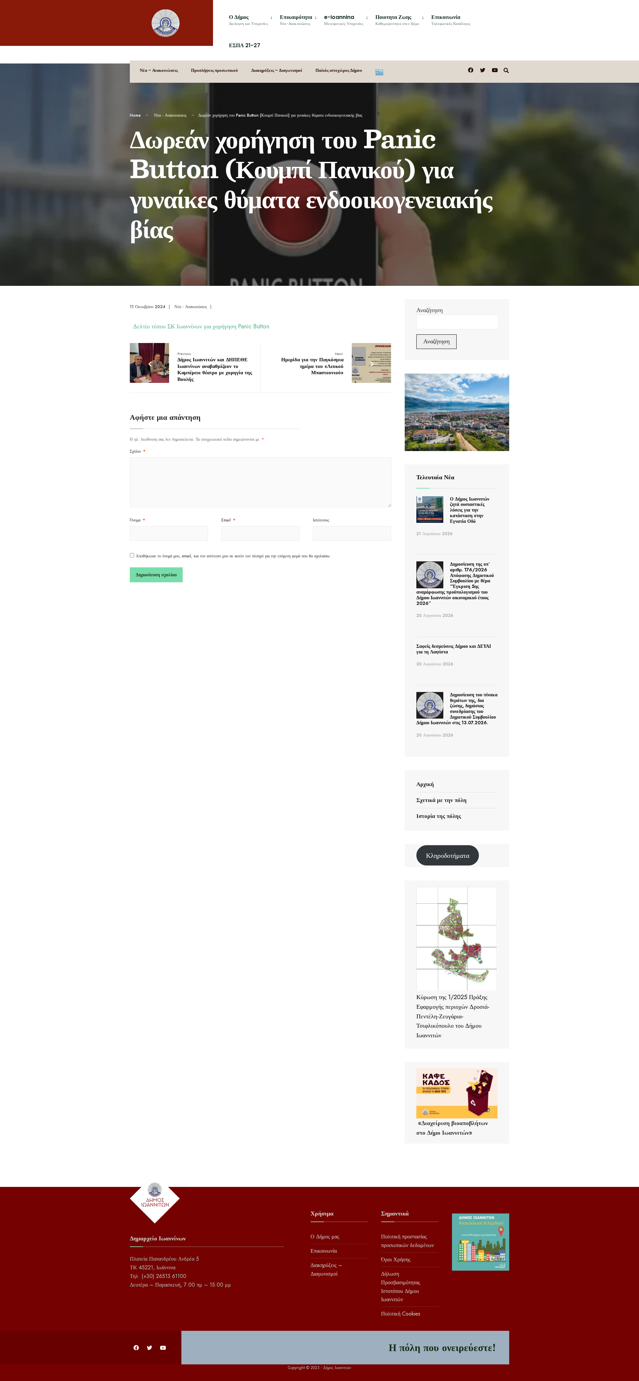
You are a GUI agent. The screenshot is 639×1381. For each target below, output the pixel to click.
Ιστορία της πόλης (438, 816)
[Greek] (379, 71)
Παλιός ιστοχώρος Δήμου (339, 70)
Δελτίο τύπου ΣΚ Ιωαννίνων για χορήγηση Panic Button (201, 326)
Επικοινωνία (451, 19)
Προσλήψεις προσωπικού (214, 70)
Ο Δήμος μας (325, 1236)
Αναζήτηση (429, 310)
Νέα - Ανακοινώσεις (170, 115)
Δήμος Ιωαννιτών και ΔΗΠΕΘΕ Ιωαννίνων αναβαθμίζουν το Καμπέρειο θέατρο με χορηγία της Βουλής (214, 367)
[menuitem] (251, 19)
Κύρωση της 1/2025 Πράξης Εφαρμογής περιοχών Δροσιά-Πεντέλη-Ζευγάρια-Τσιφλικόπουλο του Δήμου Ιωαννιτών (453, 1016)
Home (135, 115)
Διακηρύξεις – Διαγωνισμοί (276, 70)
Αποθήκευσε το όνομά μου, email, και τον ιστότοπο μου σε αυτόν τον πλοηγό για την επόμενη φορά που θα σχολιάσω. (233, 556)
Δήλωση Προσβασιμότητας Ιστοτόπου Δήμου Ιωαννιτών (400, 1287)
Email (228, 520)
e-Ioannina (343, 19)
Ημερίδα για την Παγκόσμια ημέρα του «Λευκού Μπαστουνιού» (312, 364)
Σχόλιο (137, 451)
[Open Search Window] (506, 70)
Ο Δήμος (248, 19)
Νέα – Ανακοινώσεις (159, 70)
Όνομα (137, 520)
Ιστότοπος (321, 520)
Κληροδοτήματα (447, 856)
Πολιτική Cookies (400, 1314)
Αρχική (425, 784)
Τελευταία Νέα (435, 477)
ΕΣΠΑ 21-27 (244, 45)
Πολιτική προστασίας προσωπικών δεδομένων (407, 1241)
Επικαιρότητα (296, 19)
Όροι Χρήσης (395, 1259)
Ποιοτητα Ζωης (397, 19)
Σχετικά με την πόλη (441, 800)
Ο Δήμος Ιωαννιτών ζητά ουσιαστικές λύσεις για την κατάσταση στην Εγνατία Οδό (469, 510)
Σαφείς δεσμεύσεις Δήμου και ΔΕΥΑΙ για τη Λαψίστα (453, 649)
